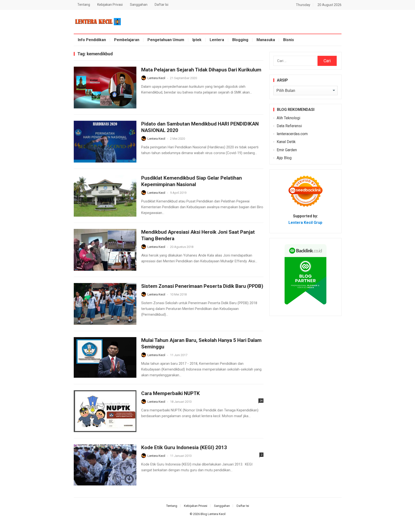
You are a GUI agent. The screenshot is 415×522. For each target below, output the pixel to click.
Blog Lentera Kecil (213, 514)
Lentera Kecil (156, 78)
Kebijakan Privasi (110, 4)
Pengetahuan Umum (165, 40)
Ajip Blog (284, 158)
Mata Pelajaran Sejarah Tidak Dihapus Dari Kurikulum (201, 70)
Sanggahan (138, 4)
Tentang (83, 4)
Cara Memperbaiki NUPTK (170, 393)
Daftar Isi (161, 4)
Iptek (196, 40)
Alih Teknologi (288, 118)
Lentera (217, 40)
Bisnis (288, 40)
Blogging (240, 40)
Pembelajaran (126, 40)
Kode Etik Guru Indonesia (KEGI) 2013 (184, 447)
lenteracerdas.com (292, 134)
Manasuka (265, 40)
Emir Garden (287, 150)
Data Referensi (289, 126)
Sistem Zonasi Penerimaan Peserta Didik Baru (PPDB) (202, 286)
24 (261, 400)
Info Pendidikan (92, 40)
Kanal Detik (286, 141)
